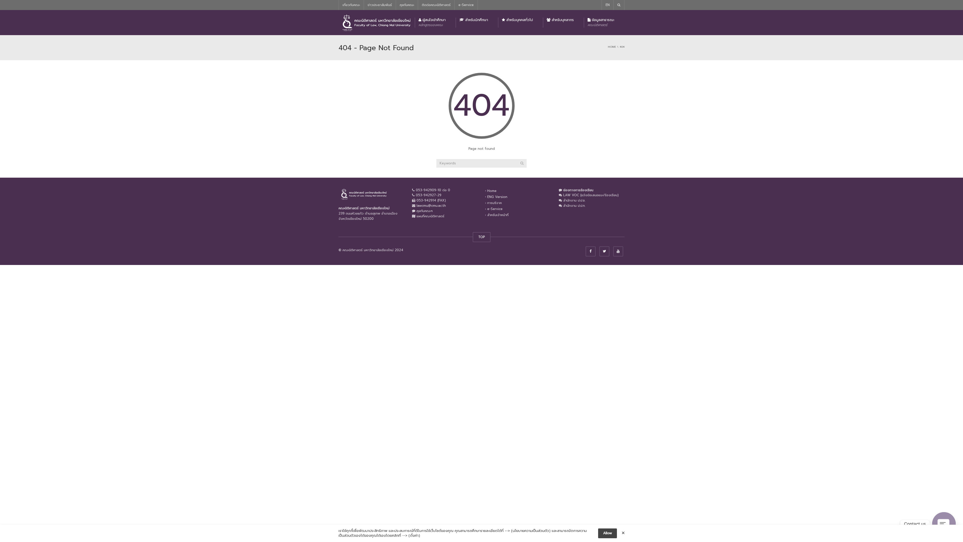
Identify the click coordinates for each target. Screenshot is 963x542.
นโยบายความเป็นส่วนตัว (531, 530)
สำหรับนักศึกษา (476, 20)
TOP (481, 237)
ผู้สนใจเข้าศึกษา (432, 22)
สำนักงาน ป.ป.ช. (574, 200)
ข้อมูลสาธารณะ (601, 22)
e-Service (466, 5)
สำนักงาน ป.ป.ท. (574, 205)
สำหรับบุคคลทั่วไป (519, 20)
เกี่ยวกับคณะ (351, 5)
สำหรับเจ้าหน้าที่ (498, 215)
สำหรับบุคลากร (562, 20)
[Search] (522, 163)
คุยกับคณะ (407, 5)
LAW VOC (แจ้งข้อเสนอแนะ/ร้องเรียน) (591, 195)
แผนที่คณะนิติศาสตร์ (430, 216)
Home (492, 190)
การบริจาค (494, 202)
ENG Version (497, 196)
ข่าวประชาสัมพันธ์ (380, 5)
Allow (607, 533)
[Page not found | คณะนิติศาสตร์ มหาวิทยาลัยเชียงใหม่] (376, 22)
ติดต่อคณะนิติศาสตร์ (436, 5)
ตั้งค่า (414, 535)
